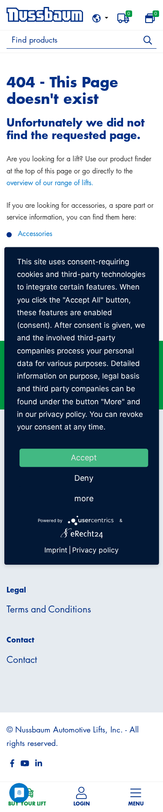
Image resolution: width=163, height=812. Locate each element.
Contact (22, 659)
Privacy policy (95, 550)
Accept (84, 458)
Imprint (55, 550)
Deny (83, 478)
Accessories (35, 233)
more (83, 498)
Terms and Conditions (49, 609)
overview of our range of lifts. (50, 182)
